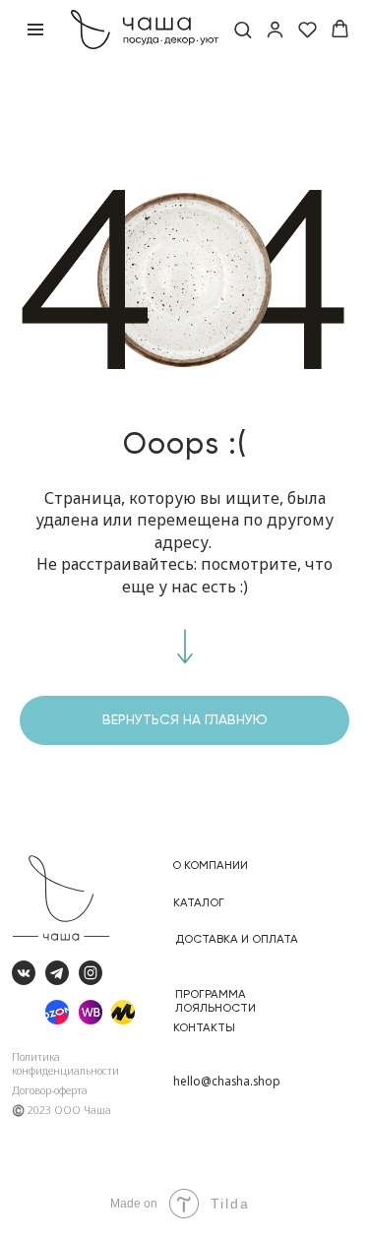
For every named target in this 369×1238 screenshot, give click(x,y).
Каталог (198, 902)
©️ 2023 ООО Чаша (61, 1110)
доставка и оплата (236, 939)
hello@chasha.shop (226, 1080)
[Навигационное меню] (35, 29)
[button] (242, 29)
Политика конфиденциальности (65, 1064)
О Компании (210, 865)
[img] (123, 1012)
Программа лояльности (215, 1001)
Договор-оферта (50, 1090)
